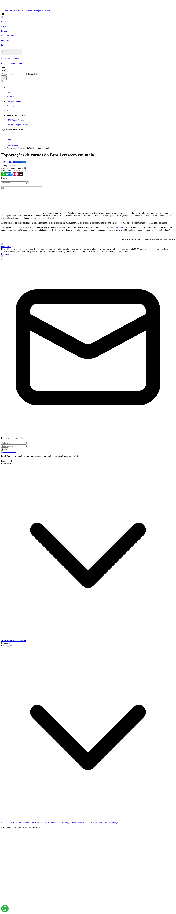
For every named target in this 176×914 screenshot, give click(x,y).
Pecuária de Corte (85, 822)
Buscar (30, 74)
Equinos (51, 822)
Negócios (59, 822)
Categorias (8, 645)
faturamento (119, 227)
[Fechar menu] (4, 77)
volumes (41, 218)
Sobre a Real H (7, 640)
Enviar (4, 449)
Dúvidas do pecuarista (38, 822)
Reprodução (113, 822)
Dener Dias (6, 246)
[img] (5, 908)
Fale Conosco (20, 640)
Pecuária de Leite (100, 822)
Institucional (8, 463)
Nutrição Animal (71, 822)
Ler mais (5, 254)
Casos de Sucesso (8, 822)
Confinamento (22, 822)
